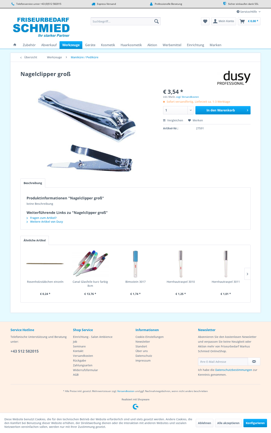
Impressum (143, 360)
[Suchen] (156, 21)
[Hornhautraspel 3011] (225, 264)
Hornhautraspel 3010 (181, 282)
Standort (141, 346)
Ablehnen (204, 423)
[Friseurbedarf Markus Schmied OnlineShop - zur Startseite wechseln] (41, 28)
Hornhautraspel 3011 (226, 282)
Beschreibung (33, 183)
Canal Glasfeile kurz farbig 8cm (90, 284)
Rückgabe (79, 360)
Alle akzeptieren (228, 423)
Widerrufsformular (85, 370)
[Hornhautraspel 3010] (180, 264)
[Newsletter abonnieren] (254, 362)
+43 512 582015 (25, 351)
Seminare (79, 346)
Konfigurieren (255, 423)
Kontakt (78, 351)
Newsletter (143, 341)
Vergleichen (174, 120)
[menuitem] (126, 21)
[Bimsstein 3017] (135, 264)
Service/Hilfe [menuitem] (248, 12)
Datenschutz (144, 356)
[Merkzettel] (205, 21)
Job (75, 341)
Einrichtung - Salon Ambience (92, 337)
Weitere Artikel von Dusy (46, 221)
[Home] (15, 45)
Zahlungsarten (82, 365)
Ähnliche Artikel (35, 240)
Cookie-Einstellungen (150, 337)
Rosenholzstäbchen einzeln (45, 282)
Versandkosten (83, 356)
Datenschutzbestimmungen (233, 370)
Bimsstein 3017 (135, 282)
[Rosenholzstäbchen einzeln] (45, 264)
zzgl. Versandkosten (187, 96)
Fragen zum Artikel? (43, 218)
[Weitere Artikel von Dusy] (234, 78)
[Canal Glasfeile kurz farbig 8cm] (90, 264)
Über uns (142, 351)
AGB (76, 374)
